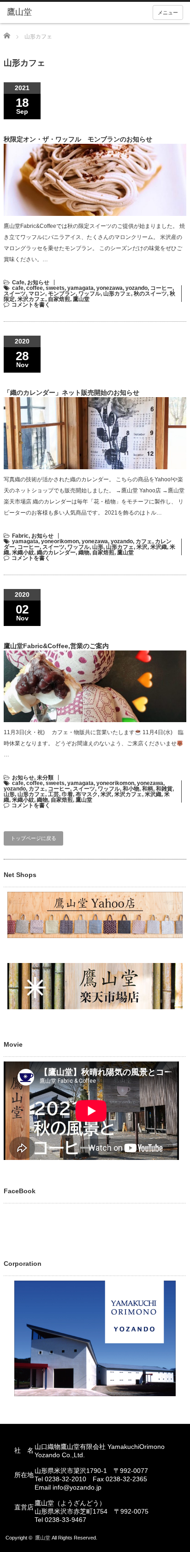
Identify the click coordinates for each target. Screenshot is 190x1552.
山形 (97, 547)
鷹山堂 (81, 299)
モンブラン (62, 293)
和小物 (131, 788)
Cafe (18, 282)
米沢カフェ (31, 299)
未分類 (45, 777)
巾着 (67, 794)
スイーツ (15, 293)
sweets (55, 288)
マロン (37, 293)
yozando (136, 288)
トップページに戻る (33, 838)
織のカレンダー (56, 552)
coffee (34, 288)
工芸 (53, 794)
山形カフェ (117, 293)
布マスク (87, 794)
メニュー (168, 12)
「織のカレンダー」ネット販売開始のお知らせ (71, 392)
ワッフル (89, 293)
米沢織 (158, 547)
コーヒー (161, 288)
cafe (18, 288)
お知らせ (38, 282)
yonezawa (109, 288)
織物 (83, 552)
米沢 (142, 547)
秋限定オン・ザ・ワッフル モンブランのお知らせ (78, 139)
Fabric (20, 536)
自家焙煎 (59, 299)
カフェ (144, 541)
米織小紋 (23, 552)
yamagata (80, 288)
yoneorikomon (60, 541)
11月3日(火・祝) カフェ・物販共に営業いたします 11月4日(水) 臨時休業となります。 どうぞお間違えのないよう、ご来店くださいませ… (94, 743)
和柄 (147, 788)
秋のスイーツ (150, 293)
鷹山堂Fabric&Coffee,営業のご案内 (56, 646)
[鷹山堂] (45, 12)
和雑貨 (164, 788)
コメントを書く (31, 304)
